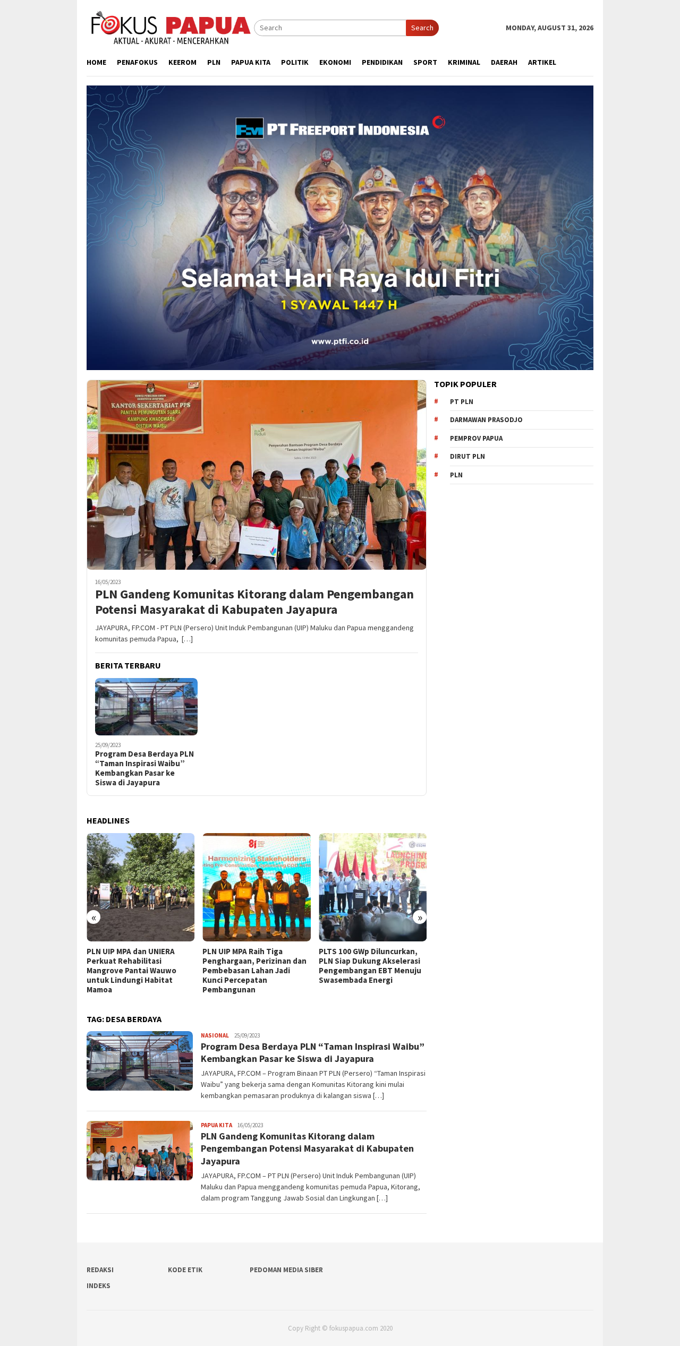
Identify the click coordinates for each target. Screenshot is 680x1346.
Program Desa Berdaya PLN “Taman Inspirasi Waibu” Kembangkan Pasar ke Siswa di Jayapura (144, 768)
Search (422, 27)
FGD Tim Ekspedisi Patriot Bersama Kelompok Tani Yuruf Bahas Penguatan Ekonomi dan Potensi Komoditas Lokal (372, 971)
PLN (456, 474)
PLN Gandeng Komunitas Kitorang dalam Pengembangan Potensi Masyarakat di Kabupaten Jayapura (254, 602)
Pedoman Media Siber (286, 1269)
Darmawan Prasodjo (486, 419)
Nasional (215, 1035)
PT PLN (461, 401)
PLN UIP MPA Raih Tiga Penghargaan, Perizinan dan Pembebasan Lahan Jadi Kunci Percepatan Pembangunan (144, 971)
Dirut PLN (467, 456)
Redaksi (100, 1269)
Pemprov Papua (476, 438)
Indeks (98, 1285)
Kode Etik (185, 1269)
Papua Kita (216, 1125)
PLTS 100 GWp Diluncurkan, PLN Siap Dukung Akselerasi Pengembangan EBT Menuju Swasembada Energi (259, 966)
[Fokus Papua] (170, 27)
